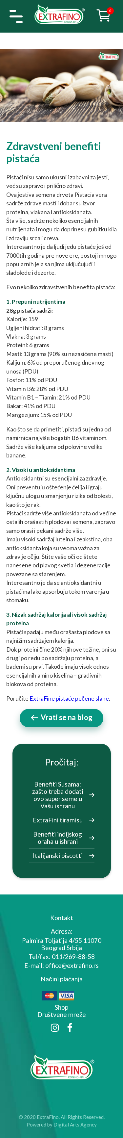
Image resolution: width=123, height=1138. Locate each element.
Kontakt (61, 917)
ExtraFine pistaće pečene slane (69, 698)
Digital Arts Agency (75, 1124)
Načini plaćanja (62, 979)
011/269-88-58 (73, 956)
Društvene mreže (61, 1014)
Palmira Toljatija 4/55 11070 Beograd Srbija (61, 944)
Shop (61, 1007)
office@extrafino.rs (72, 965)
